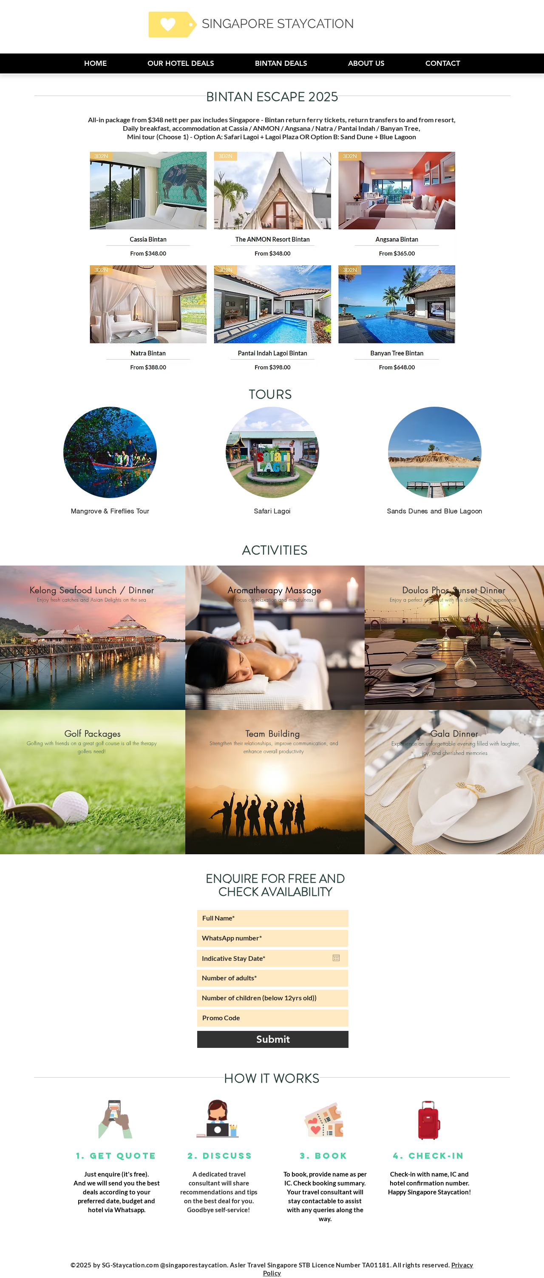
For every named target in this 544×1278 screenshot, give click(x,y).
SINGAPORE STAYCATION (278, 23)
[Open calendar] (336, 957)
